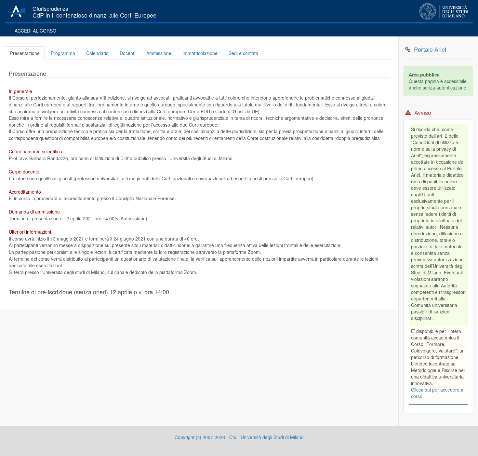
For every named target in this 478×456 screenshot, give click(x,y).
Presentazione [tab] (25, 53)
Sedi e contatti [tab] (243, 53)
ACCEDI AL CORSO (35, 30)
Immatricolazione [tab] (200, 53)
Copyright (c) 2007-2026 (200, 437)
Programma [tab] (63, 53)
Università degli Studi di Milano (272, 437)
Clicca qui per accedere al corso (437, 392)
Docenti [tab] (127, 53)
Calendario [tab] (97, 53)
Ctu (232, 437)
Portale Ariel (430, 49)
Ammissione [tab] (158, 53)
